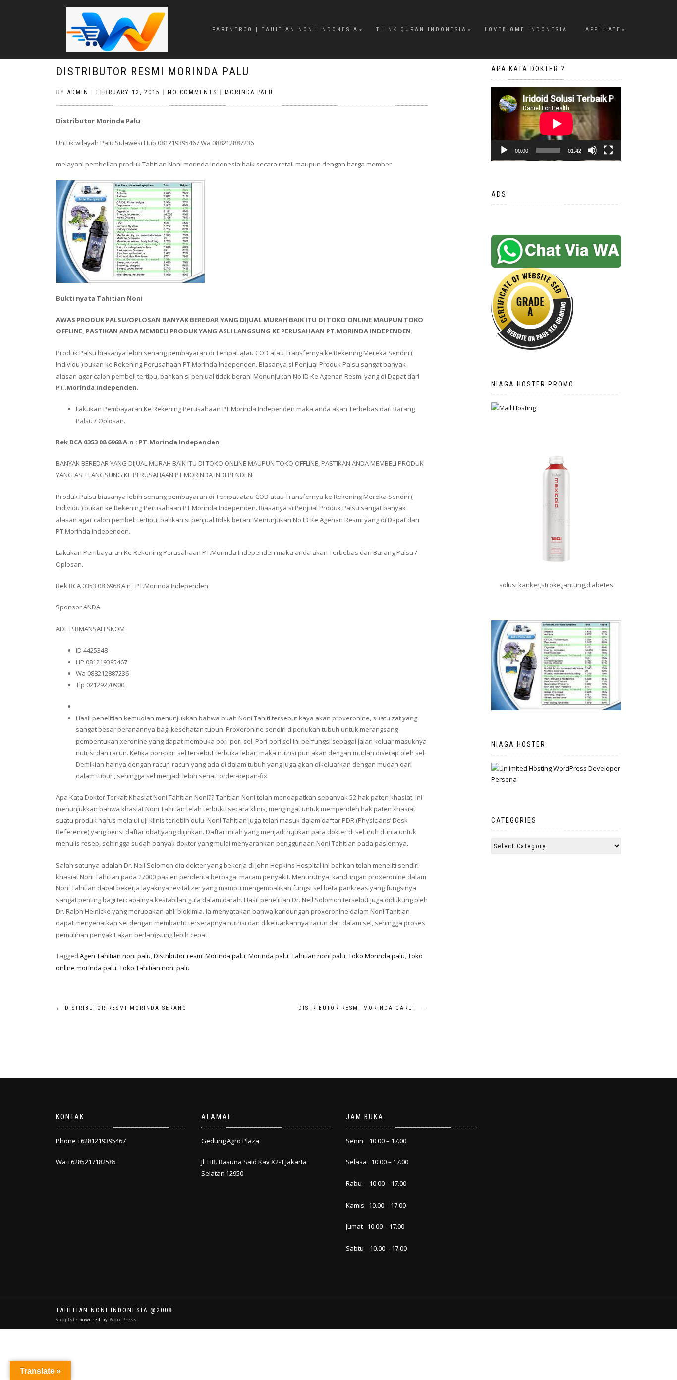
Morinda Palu (249, 92)
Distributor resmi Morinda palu (199, 955)
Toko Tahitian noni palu (154, 967)
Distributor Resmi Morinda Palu (152, 71)
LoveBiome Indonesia (526, 29)
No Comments (192, 92)
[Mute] (592, 150)
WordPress (122, 1319)
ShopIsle (67, 1319)
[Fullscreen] (608, 150)
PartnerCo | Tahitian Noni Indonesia (285, 29)
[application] (556, 124)
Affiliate (603, 29)
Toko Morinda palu (376, 955)
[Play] (504, 150)
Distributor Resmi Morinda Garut (363, 1008)
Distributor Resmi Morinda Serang (121, 1008)
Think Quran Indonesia (421, 29)
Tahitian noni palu (318, 955)
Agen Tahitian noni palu (115, 955)
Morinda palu (268, 955)
